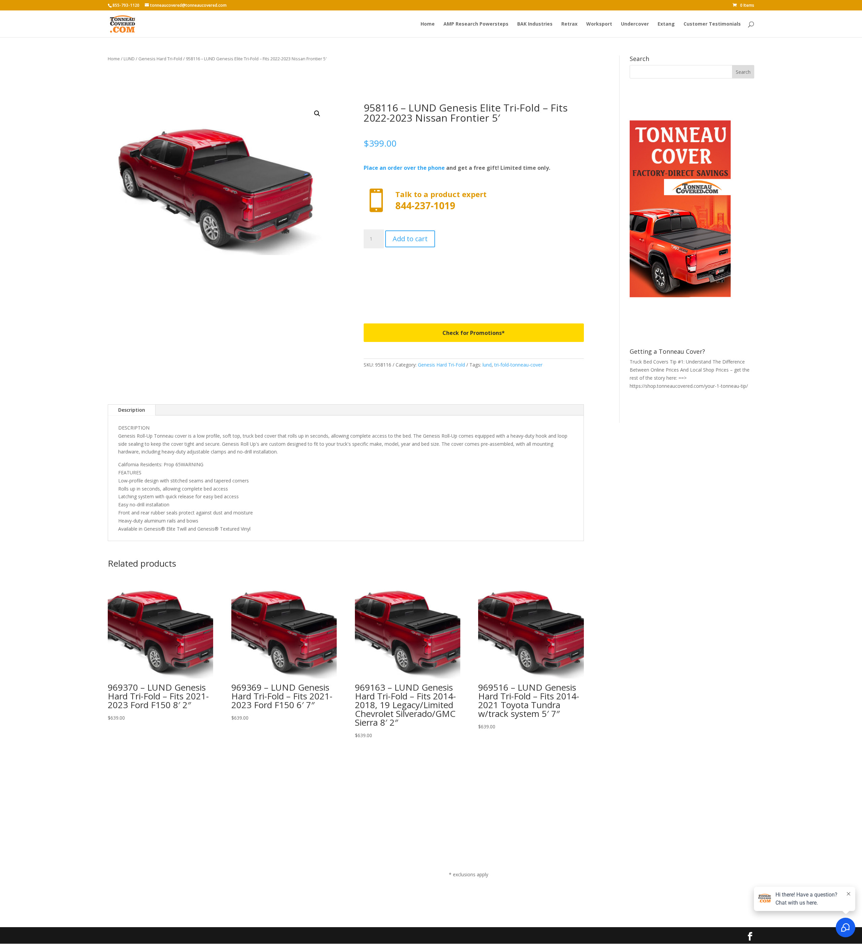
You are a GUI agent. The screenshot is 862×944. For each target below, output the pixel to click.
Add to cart (410, 238)
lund (487, 364)
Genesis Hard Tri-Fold (160, 59)
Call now (474, 200)
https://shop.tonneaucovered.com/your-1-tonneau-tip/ (689, 386)
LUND (129, 59)
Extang (666, 24)
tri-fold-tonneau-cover (518, 364)
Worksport (599, 24)
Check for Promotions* (473, 333)
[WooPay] (474, 277)
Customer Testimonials (712, 24)
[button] (317, 113)
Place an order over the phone (404, 167)
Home (428, 24)
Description (131, 410)
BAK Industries (535, 24)
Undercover (635, 24)
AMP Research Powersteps (475, 24)
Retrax (569, 24)
